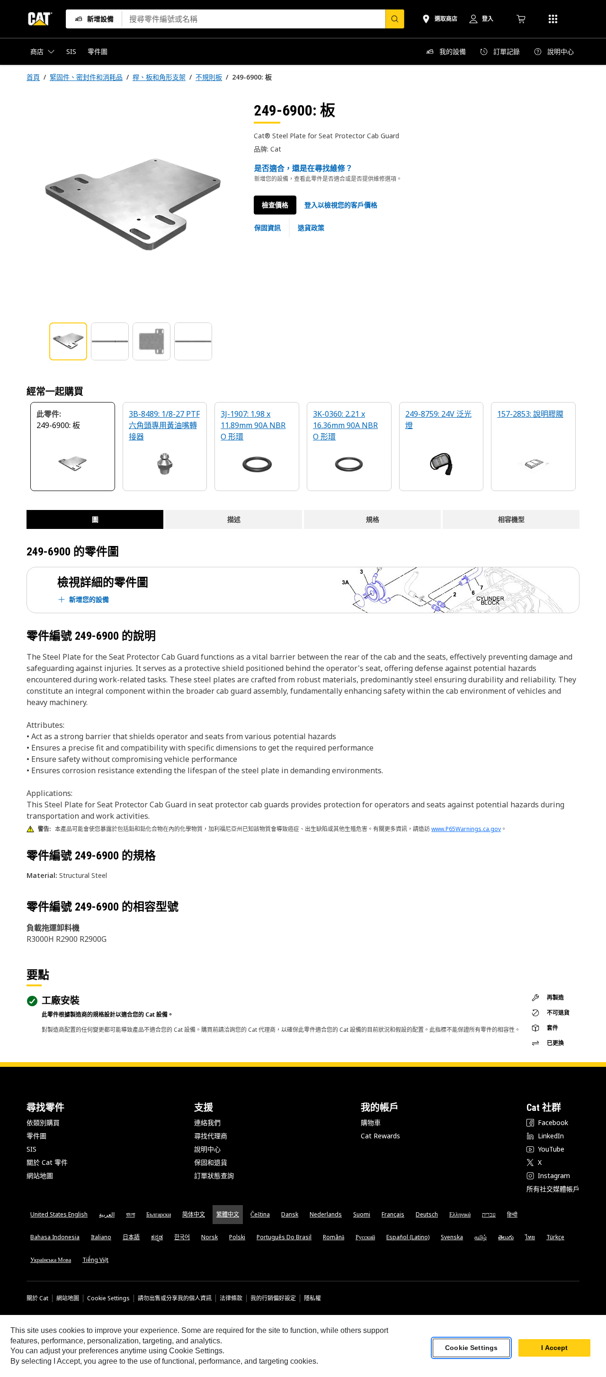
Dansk (289, 1214)
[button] (340, 205)
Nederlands (326, 1214)
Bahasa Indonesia (55, 1237)
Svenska (452, 1237)
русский (365, 1237)
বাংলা (130, 1214)
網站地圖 (40, 1175)
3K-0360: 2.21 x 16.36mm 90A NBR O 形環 (345, 425)
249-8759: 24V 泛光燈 (438, 419)
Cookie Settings (108, 1298)
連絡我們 (207, 1122)
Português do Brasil (284, 1237)
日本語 (131, 1237)
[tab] (68, 341)
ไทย (530, 1237)
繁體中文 (227, 1214)
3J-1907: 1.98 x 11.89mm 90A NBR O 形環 (253, 425)
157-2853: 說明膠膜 (530, 414)
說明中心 (207, 1149)
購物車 (371, 1122)
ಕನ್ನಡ (157, 1237)
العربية (107, 1214)
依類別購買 (43, 1122)
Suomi (361, 1214)
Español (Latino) (407, 1237)
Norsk (209, 1237)
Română (333, 1237)
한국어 (182, 1237)
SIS (31, 1149)
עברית (489, 1214)
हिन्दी (512, 1214)
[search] (394, 18)
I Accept (554, 1348)
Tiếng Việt (95, 1260)
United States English (59, 1214)
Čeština (260, 1214)
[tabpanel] (133, 207)
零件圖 (36, 1135)
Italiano (101, 1237)
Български (158, 1214)
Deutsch (427, 1214)
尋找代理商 (210, 1135)
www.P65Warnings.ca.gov (466, 829)
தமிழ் (480, 1237)
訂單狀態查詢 (214, 1175)
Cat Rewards (380, 1135)
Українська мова (50, 1260)
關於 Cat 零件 (47, 1162)
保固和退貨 (210, 1162)
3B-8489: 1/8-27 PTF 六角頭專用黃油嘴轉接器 (164, 425)
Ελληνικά (460, 1214)
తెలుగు (506, 1237)
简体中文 (193, 1214)
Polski (237, 1237)
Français (393, 1214)
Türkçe (555, 1237)
